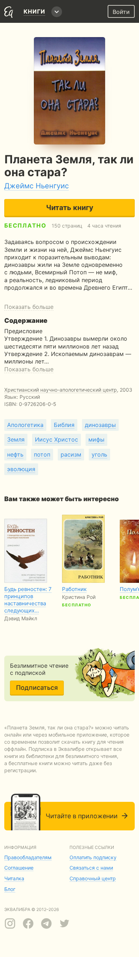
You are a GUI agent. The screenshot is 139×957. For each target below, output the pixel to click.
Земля (16, 439)
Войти (121, 11)
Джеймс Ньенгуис (36, 186)
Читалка (14, 878)
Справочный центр (93, 878)
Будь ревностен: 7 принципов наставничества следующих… (28, 600)
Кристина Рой (79, 597)
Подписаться (37, 687)
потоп (42, 454)
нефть (15, 454)
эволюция (21, 469)
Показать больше (28, 306)
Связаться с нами (91, 868)
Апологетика (25, 424)
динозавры (100, 424)
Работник (74, 589)
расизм (71, 454)
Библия (64, 424)
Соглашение (19, 868)
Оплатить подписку (93, 857)
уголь (99, 454)
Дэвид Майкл (20, 618)
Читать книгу (69, 207)
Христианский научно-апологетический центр (60, 390)
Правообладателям (28, 857)
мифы (96, 439)
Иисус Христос (56, 439)
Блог (9, 889)
